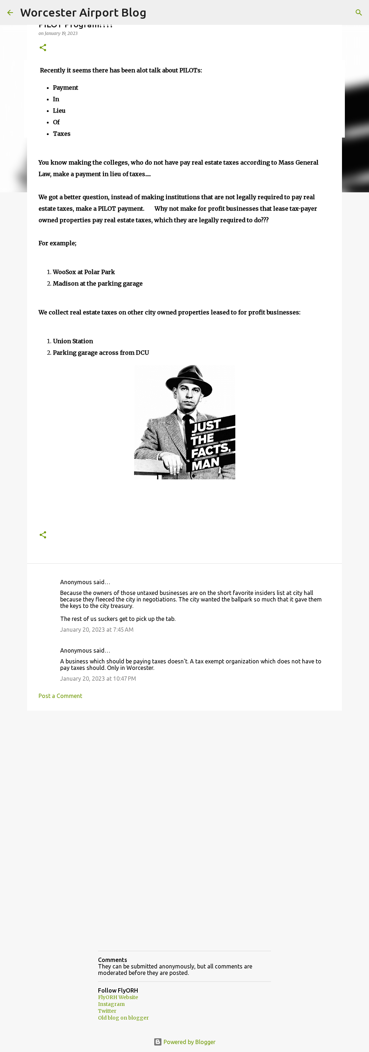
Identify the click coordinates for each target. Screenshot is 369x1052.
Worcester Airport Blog (83, 12)
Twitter (107, 1011)
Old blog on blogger (123, 1018)
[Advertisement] (184, 771)
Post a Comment (60, 696)
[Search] (359, 12)
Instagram (111, 1004)
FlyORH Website (118, 997)
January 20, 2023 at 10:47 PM (98, 678)
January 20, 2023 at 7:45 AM (97, 629)
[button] (43, 48)
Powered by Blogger (188, 1042)
